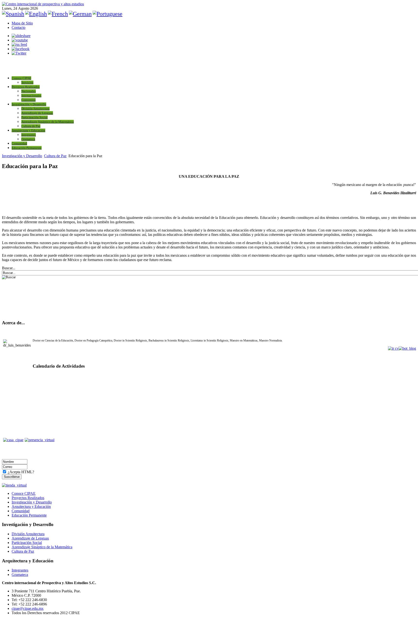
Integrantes (28, 135)
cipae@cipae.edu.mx (28, 608)
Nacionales (28, 91)
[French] (58, 13)
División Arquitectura (35, 108)
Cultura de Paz (30, 126)
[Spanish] (13, 13)
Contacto (18, 27)
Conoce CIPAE (21, 78)
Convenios (28, 100)
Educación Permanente (27, 148)
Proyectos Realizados (26, 87)
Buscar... (8, 268)
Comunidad (19, 143)
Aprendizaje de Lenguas (37, 113)
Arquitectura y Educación (28, 130)
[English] (36, 13)
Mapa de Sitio (22, 23)
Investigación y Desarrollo (29, 104)
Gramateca (28, 139)
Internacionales (31, 95)
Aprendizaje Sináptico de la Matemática (47, 122)
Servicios (27, 82)
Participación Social (34, 117)
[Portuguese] (107, 13)
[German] (80, 13)
